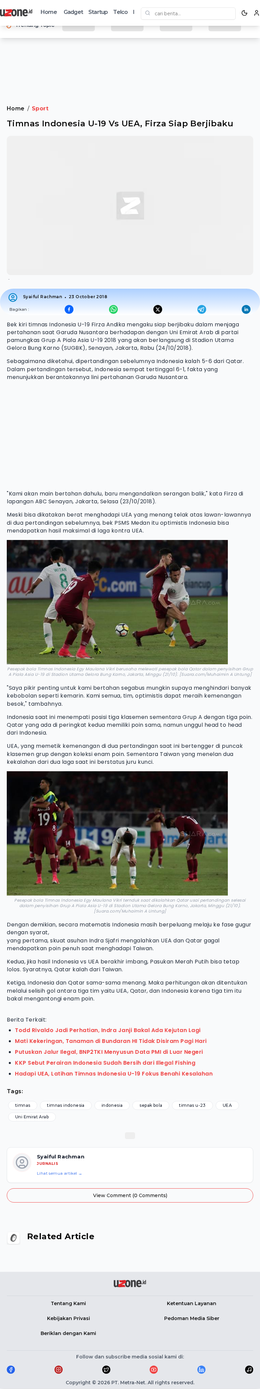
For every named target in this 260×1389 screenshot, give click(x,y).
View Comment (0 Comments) (130, 1195)
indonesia (112, 1105)
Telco (120, 12)
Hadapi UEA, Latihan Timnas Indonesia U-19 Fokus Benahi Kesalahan (114, 1074)
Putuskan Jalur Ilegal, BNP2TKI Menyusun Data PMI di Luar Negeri (109, 1052)
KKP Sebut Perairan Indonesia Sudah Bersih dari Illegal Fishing (105, 1063)
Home (49, 12)
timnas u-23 (192, 1105)
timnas (22, 1105)
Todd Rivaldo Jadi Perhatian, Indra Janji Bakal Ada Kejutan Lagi (108, 1030)
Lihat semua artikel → (59, 1173)
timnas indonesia (65, 1105)
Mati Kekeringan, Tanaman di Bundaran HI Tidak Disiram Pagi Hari (111, 1041)
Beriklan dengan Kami (68, 1333)
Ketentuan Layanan (191, 1303)
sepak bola (150, 1105)
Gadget (73, 12)
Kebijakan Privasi (68, 1318)
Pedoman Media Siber (191, 1318)
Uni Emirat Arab (32, 1116)
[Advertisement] (130, 64)
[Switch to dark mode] (244, 13)
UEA (227, 1105)
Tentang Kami (68, 1303)
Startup (98, 12)
